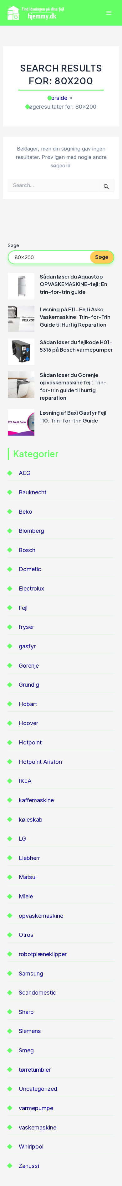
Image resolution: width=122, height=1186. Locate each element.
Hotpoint (30, 742)
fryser (26, 627)
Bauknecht (32, 492)
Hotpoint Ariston (40, 762)
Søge (13, 245)
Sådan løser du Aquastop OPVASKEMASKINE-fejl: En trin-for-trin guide (73, 284)
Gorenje (29, 665)
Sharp (26, 1012)
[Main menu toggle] (109, 13)
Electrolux (31, 588)
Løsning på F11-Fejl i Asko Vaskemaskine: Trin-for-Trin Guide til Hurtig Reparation (75, 317)
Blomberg (31, 530)
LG (22, 838)
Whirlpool (31, 1146)
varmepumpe (36, 1108)
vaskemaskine (37, 1127)
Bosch (27, 550)
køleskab (31, 819)
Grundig (29, 684)
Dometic (30, 569)
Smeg (26, 1050)
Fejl (23, 608)
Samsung (31, 973)
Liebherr (29, 858)
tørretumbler (35, 1069)
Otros (26, 935)
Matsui (28, 877)
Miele (26, 896)
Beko (25, 511)
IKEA (25, 781)
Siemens (30, 1031)
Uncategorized (38, 1088)
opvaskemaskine (41, 915)
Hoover (28, 723)
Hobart (28, 704)
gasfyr (27, 646)
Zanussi (29, 1166)
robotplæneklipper (43, 954)
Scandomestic (37, 992)
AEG (24, 473)
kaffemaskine (36, 800)
